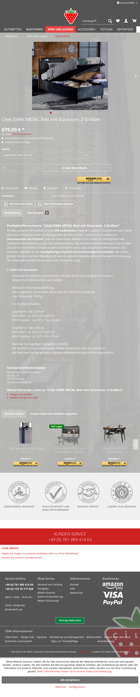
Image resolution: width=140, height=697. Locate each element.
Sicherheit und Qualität (18, 641)
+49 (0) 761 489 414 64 (70, 539)
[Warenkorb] (134, 21)
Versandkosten (84, 651)
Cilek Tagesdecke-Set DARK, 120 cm (25, 450)
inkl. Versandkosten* (22, 134)
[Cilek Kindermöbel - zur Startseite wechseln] (70, 15)
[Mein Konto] (126, 21)
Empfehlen (74, 188)
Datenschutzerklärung (50, 596)
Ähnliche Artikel (13, 413)
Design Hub (27, 637)
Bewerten (53, 188)
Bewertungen (37, 212)
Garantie (42, 637)
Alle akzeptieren (70, 679)
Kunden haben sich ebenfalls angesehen (53, 413)
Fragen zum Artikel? (21, 394)
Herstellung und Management (67, 637)
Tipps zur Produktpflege (64, 641)
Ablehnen (60, 686)
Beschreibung (12, 212)
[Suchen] (110, 21)
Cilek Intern (11, 637)
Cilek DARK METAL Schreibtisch (114, 450)
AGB (72, 588)
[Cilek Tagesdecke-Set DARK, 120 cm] (25, 433)
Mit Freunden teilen (21, 203)
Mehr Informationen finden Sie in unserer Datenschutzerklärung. (74, 671)
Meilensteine (94, 637)
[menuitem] (97, 21)
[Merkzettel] (117, 21)
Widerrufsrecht (46, 592)
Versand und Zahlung (50, 584)
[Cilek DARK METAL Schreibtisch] (114, 433)
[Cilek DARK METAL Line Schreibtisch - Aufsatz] (70, 433)
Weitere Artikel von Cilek (23, 397)
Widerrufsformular (48, 600)
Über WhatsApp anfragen (58, 203)
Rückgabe (43, 588)
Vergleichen (12, 188)
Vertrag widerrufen (70, 620)
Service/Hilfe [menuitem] (127, 2)
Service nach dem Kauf (117, 637)
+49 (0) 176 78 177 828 (19, 589)
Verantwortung (105, 641)
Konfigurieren (77, 686)
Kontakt (74, 584)
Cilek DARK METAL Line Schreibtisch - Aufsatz (70, 450)
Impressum (76, 592)
